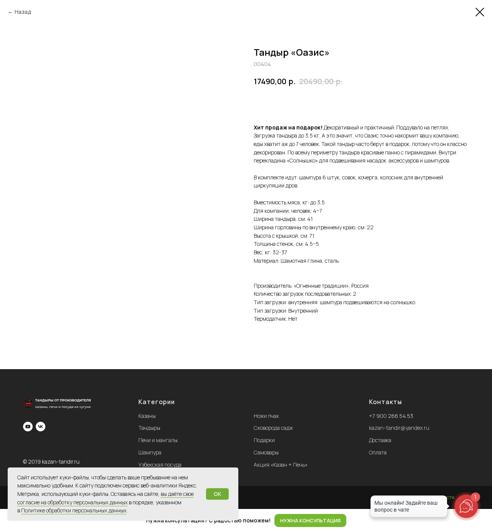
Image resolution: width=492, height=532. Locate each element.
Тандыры (149, 427)
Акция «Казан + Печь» (281, 464)
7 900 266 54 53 (392, 415)
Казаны (147, 415)
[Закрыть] (479, 520)
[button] (310, 520)
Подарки (264, 440)
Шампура (149, 452)
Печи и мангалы (158, 440)
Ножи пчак (266, 415)
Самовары (266, 452)
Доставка (380, 440)
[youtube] (28, 426)
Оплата (378, 452)
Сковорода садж (273, 427)
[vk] (40, 426)
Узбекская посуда (159, 464)
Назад (23, 11)
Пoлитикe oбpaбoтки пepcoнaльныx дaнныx (73, 510)
